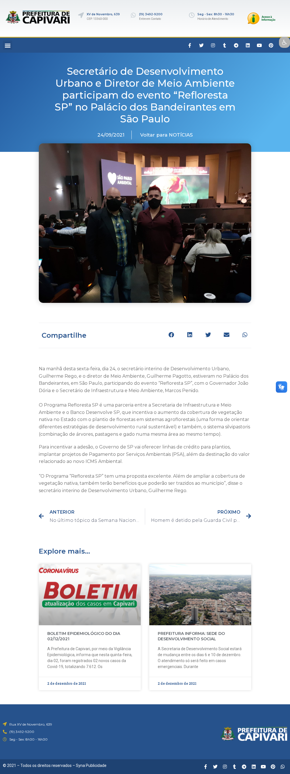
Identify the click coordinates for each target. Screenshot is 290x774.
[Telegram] (236, 45)
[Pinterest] (271, 45)
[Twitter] (201, 45)
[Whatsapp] (282, 766)
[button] (7, 45)
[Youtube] (259, 45)
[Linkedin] (247, 45)
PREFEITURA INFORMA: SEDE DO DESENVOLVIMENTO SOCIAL (191, 636)
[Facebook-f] (189, 45)
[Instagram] (213, 45)
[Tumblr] (224, 45)
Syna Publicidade (91, 765)
